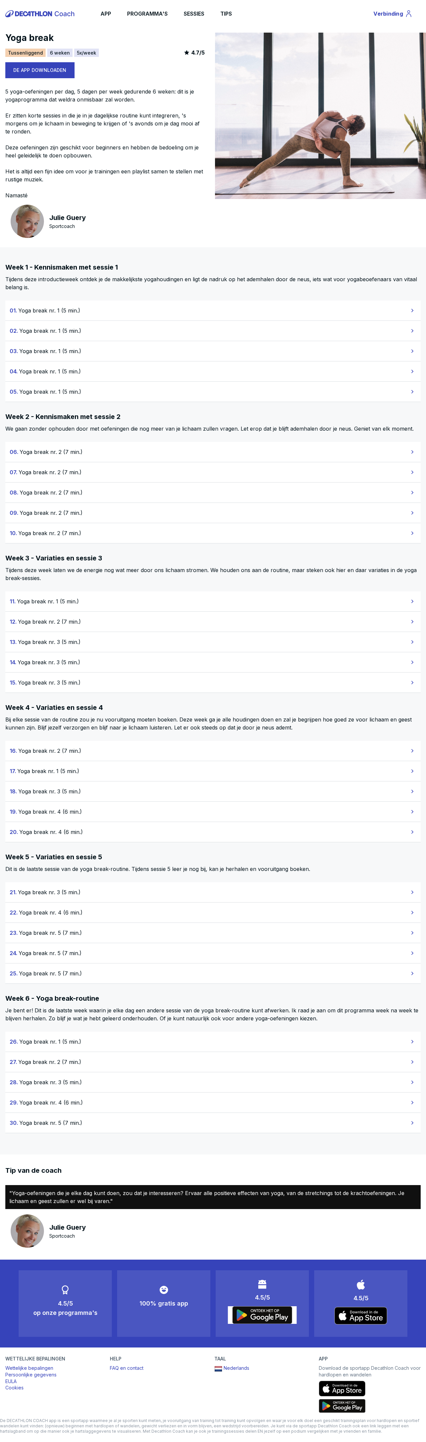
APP (106, 13)
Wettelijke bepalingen (29, 1368)
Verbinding (392, 15)
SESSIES (194, 13)
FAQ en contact (126, 1368)
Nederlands (236, 1368)
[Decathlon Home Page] (41, 14)
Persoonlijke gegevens (31, 1374)
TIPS (226, 13)
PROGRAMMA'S (147, 13)
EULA (11, 1381)
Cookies (14, 1387)
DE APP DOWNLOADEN (40, 70)
